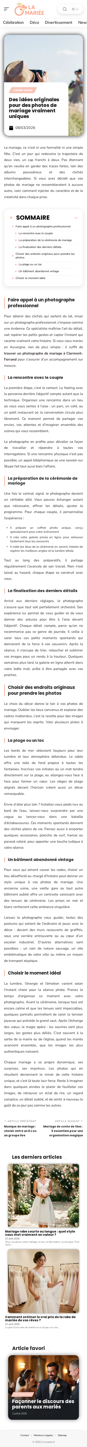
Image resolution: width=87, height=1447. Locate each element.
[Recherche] (65, 9)
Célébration (22, 90)
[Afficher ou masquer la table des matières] (63, 217)
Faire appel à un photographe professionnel (43, 226)
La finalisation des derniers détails (40, 247)
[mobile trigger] (7, 9)
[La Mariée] (29, 9)
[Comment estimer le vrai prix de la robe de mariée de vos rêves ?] (43, 1281)
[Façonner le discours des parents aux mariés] (43, 1387)
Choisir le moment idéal (30, 278)
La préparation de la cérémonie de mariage (45, 240)
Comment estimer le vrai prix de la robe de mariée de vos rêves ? (40, 1319)
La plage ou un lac (30, 264)
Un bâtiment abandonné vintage (39, 271)
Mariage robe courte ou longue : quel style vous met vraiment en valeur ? (40, 1233)
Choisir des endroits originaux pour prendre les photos (45, 255)
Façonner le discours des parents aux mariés (43, 1404)
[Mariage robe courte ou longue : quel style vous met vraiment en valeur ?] (43, 1196)
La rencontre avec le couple (36, 233)
